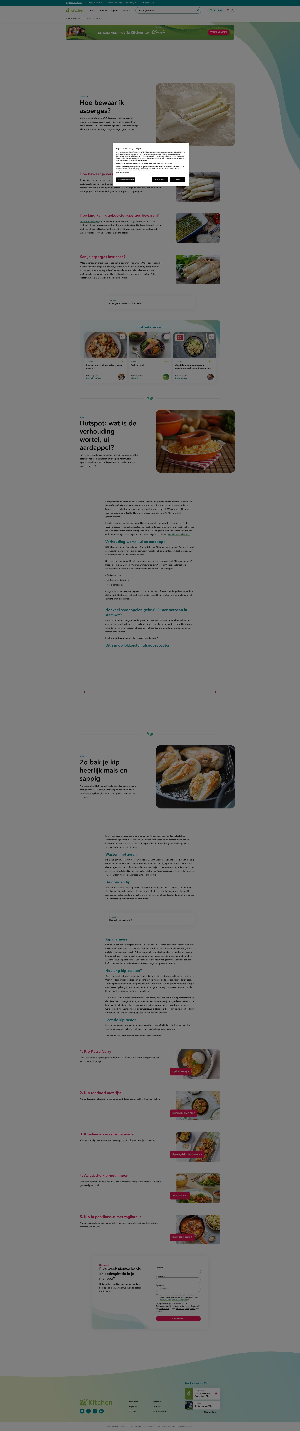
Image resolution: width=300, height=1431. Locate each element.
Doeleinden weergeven (126, 179)
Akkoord (177, 179)
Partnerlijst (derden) (122, 172)
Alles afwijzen (160, 179)
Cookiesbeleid (142, 160)
